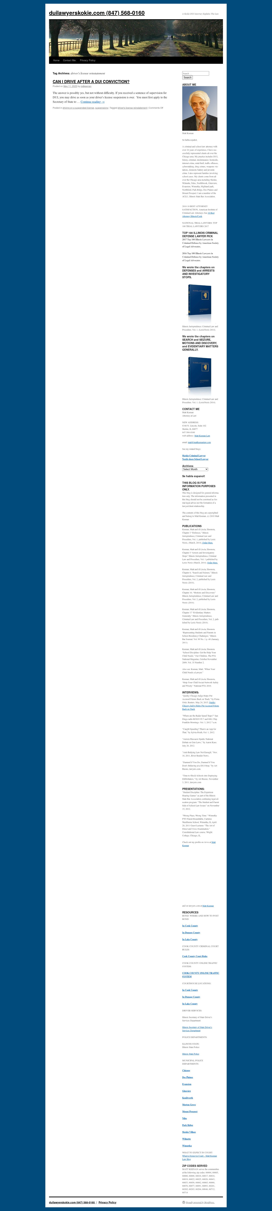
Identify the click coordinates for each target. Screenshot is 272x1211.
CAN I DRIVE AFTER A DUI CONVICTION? (91, 81)
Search (187, 77)
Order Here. (207, 542)
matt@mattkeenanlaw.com (199, 442)
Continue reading (93, 102)
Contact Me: (69, 60)
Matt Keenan (208, 905)
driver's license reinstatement (132, 107)
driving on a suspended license (78, 107)
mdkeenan (86, 86)
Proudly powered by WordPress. (200, 1202)
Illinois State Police (190, 1053)
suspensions (101, 107)
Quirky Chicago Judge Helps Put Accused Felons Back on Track (200, 705)
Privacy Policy (87, 60)
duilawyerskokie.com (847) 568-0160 (97, 12)
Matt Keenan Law (202, 435)
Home (56, 60)
